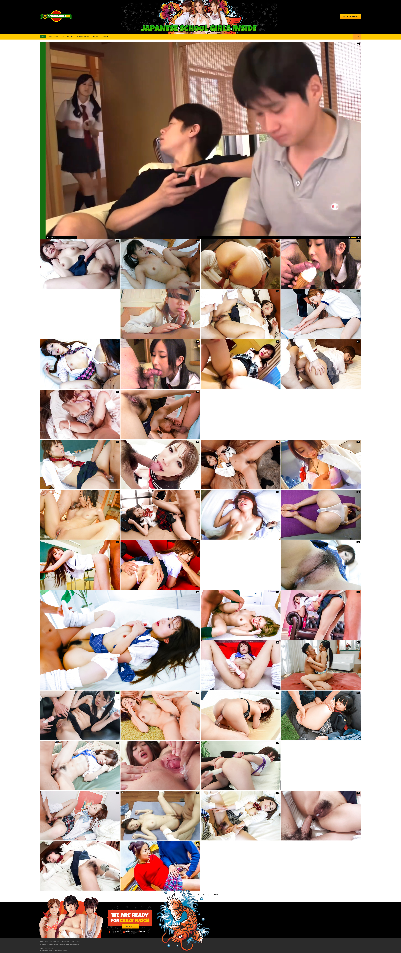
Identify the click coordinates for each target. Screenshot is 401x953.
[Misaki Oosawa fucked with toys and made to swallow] (80, 715)
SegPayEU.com (58, 944)
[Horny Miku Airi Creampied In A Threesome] (160, 565)
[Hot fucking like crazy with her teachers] (80, 464)
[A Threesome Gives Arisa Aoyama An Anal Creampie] (240, 264)
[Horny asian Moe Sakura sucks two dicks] (321, 515)
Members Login (54, 941)
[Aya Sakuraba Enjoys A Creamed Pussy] (160, 464)
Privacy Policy (44, 941)
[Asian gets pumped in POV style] (160, 364)
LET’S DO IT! (130, 926)
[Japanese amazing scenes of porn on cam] (240, 464)
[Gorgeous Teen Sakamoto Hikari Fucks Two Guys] (321, 314)
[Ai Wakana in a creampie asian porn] (321, 615)
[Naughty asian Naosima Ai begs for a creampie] (120, 640)
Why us (95, 37)
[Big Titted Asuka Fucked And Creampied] (80, 414)
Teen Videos (53, 37)
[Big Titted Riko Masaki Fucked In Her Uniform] (80, 364)
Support (105, 37)
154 (216, 894)
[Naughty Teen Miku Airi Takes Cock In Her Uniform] (321, 565)
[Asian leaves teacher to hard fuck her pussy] (240, 715)
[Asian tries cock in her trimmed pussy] (80, 765)
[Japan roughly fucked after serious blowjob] (80, 815)
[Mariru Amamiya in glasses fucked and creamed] (240, 615)
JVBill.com (43, 944)
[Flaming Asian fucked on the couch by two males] (160, 715)
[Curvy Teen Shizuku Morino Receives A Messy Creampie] (240, 314)
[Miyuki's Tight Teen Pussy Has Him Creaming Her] (321, 815)
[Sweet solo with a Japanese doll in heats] (240, 665)
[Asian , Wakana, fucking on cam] (321, 464)
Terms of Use (65, 941)
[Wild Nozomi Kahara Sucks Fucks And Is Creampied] (321, 364)
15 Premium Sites (83, 37)
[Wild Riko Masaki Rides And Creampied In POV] (240, 815)
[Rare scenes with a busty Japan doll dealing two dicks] (240, 765)
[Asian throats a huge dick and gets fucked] (321, 665)
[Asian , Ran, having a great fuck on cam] (240, 515)
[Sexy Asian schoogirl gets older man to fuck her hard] (321, 715)
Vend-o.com (50, 944)
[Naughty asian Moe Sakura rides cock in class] (80, 565)
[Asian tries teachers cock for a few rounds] (160, 515)
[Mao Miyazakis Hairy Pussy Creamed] (80, 866)
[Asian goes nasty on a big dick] (80, 515)
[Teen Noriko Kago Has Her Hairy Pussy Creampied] (160, 414)
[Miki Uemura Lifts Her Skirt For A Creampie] (203, 140)
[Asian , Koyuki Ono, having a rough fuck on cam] (80, 264)
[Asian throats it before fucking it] (160, 765)
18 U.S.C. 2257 (76, 941)
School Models (67, 37)
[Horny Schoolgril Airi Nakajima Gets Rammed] (160, 815)
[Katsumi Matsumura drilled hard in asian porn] (160, 866)
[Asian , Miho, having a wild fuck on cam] (321, 264)
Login (357, 37)
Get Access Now (350, 16)
